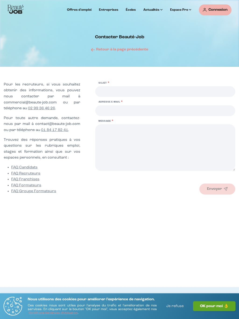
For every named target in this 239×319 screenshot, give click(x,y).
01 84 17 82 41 (54, 130)
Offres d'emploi (79, 9)
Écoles (131, 9)
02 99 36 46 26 (41, 108)
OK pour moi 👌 (214, 306)
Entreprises (108, 9)
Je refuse (175, 306)
